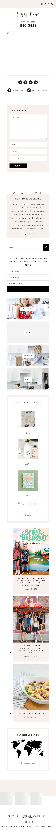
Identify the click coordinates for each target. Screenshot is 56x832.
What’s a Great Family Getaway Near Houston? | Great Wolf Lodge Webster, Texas (31, 581)
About (11, 816)
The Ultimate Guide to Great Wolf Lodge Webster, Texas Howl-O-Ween (30, 649)
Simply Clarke (28, 14)
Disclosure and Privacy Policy (31, 816)
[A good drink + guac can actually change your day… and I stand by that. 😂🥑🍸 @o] (37, 798)
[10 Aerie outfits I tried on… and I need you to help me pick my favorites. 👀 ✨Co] (22, 798)
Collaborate (28, 818)
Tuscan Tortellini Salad (31, 713)
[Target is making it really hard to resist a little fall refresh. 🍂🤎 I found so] (6, 798)
